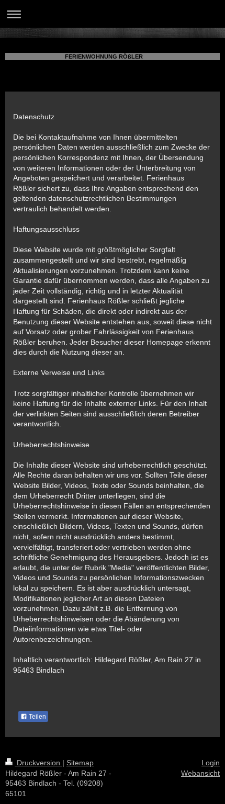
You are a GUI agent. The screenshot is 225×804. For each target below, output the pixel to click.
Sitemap (80, 762)
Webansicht (200, 773)
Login (210, 762)
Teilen (36, 716)
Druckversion (38, 762)
